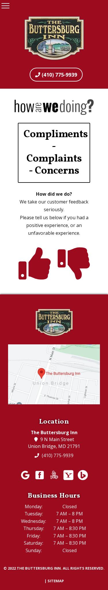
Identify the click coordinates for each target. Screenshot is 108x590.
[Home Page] (54, 38)
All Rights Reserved (83, 568)
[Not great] (74, 263)
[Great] (35, 263)
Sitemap (56, 580)
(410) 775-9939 (58, 74)
